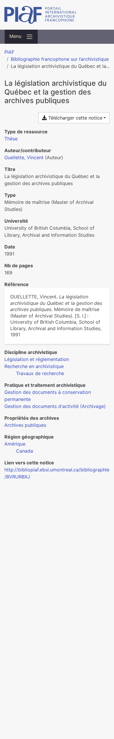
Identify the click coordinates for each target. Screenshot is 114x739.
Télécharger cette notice (74, 118)
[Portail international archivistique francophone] (57, 15)
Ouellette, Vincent (24, 157)
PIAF (9, 52)
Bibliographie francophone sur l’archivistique (60, 59)
